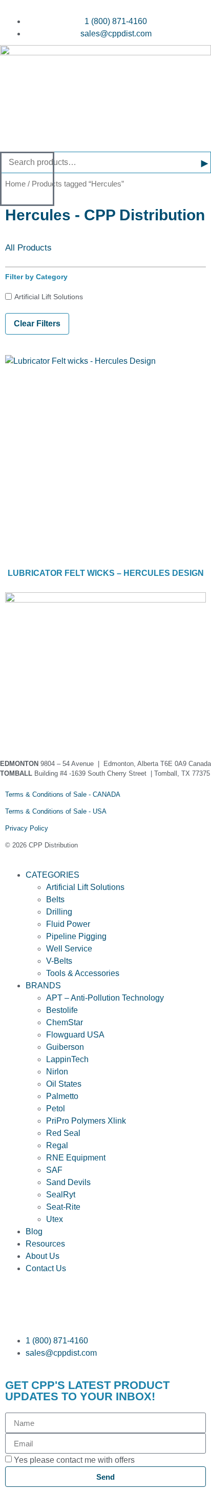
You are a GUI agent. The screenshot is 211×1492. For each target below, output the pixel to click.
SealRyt (60, 1194)
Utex (54, 1219)
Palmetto (62, 1096)
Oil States (63, 1084)
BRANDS (43, 985)
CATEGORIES (52, 875)
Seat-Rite (63, 1207)
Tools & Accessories (82, 973)
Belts (55, 899)
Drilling (59, 911)
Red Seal (63, 1133)
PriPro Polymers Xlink (86, 1120)
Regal (57, 1145)
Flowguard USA (75, 1034)
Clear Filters (37, 323)
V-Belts (59, 961)
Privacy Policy (26, 828)
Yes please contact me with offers (74, 1460)
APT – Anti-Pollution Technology (105, 997)
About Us (42, 1256)
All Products (28, 248)
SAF (54, 1170)
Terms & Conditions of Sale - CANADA (62, 794)
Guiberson (65, 1047)
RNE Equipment (76, 1157)
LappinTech (67, 1059)
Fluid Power (68, 924)
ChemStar (64, 1022)
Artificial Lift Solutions (48, 297)
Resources (45, 1243)
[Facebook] (18, 727)
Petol (55, 1108)
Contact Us (46, 1268)
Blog (34, 1231)
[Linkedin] (45, 727)
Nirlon (57, 1071)
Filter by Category (36, 277)
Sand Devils (68, 1182)
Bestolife (62, 1010)
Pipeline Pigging (76, 936)
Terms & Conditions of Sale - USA (56, 811)
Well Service (69, 948)
